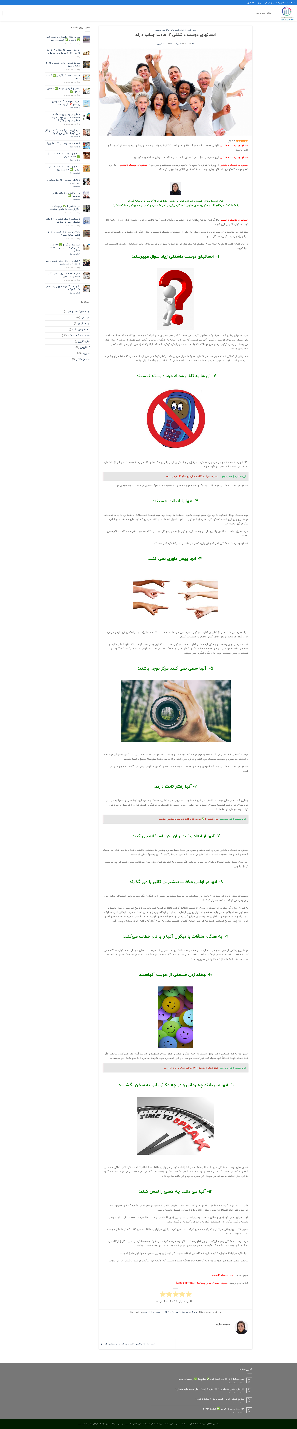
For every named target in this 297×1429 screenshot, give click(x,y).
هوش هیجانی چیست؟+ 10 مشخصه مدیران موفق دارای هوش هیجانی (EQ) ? (66, 117)
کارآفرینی (165, 30)
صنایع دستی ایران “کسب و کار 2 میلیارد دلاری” (63, 64)
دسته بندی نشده (81, 329)
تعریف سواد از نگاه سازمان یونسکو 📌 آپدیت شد (66, 103)
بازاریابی (85, 317)
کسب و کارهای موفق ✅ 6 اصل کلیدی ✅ (63, 90)
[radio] (189, 1294)
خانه (269, 13)
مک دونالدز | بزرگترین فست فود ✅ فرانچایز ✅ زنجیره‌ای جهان (63, 38)
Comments (75, 108)
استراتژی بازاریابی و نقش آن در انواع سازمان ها (129, 1343)
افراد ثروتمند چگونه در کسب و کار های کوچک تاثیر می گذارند (62, 132)
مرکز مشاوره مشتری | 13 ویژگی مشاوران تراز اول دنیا (64, 275)
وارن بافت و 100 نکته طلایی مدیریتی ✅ (66, 194)
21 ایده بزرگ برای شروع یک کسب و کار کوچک (62, 288)
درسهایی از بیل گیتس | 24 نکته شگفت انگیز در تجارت (62, 220)
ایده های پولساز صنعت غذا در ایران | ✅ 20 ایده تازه (64, 168)
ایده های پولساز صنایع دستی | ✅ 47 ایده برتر (64, 155)
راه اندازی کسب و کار (178, 30)
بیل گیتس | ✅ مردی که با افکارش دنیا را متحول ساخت (65, 208)
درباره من (260, 13)
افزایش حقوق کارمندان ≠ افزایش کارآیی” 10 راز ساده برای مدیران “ (62, 51)
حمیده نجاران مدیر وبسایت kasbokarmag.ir (202, 1282)
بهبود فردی (191, 30)
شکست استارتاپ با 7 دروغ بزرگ (63, 143)
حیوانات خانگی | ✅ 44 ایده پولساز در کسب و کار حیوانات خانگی (64, 247)
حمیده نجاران (162, 43)
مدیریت (158, 30)
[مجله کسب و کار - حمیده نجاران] (285, 13)
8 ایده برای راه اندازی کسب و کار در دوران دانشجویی (63, 262)
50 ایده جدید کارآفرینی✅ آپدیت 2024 (63, 77)
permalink (147, 1312)
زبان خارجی (84, 341)
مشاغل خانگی (82, 359)
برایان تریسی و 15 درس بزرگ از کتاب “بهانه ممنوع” (64, 233)
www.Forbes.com (222, 1275)
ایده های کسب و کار (79, 311)
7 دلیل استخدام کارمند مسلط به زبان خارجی (63, 181)
